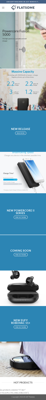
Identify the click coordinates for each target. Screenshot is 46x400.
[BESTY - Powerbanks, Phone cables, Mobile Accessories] (23, 7)
